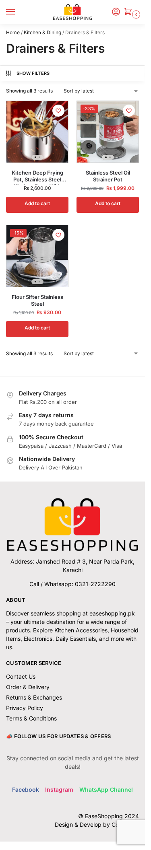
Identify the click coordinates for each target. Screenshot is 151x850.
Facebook (25, 789)
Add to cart (37, 203)
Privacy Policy (24, 707)
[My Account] (116, 12)
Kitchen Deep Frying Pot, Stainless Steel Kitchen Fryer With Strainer (37, 176)
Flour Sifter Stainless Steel (37, 300)
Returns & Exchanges (34, 697)
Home (13, 32)
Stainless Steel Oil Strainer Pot (108, 176)
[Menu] (18, 12)
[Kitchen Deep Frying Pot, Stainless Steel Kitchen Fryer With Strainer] (37, 132)
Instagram (59, 789)
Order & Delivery (28, 686)
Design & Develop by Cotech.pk (97, 824)
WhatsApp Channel (106, 789)
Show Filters (33, 73)
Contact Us (20, 676)
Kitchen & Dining (42, 32)
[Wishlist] (58, 111)
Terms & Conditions (31, 718)
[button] (129, 12)
